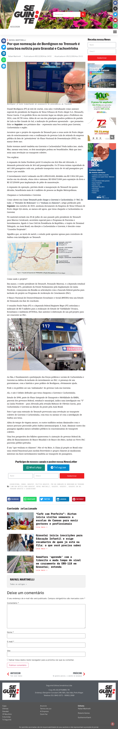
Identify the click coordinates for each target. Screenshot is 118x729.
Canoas (23, 484)
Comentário (13, 603)
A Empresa (44, 711)
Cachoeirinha (14, 484)
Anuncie (43, 706)
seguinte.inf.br (75, 486)
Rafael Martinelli (43, 486)
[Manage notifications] (112, 724)
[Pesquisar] (83, 14)
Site (8, 651)
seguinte (55, 486)
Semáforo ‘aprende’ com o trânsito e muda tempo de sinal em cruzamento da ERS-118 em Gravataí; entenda (58, 561)
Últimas (5, 709)
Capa (4, 706)
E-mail (10, 641)
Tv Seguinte (6, 720)
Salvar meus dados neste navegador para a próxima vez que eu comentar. (41, 660)
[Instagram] (115, 9)
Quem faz (44, 714)
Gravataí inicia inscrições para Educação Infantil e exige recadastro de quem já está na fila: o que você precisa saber (59, 540)
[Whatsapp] (115, 26)
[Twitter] (115, 14)
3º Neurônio (7, 714)
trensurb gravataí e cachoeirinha (22, 489)
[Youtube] (115, 20)
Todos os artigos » (18, 584)
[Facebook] (115, 3)
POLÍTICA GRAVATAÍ (42, 484)
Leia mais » (41, 527)
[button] (3, 40)
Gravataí (30, 484)
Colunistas (6, 717)
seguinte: (63, 486)
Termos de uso (45, 709)
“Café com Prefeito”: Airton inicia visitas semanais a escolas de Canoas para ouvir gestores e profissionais (57, 518)
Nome (10, 632)
